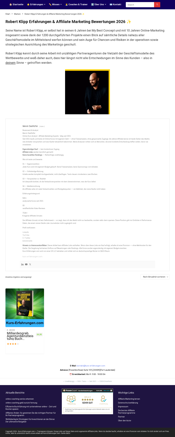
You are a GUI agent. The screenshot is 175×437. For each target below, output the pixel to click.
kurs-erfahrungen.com (32, 256)
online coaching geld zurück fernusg (21, 403)
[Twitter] (30, 264)
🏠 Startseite (16, 4)
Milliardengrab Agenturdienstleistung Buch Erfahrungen (20, 337)
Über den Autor (124, 420)
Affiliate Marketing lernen (129, 399)
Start (7, 14)
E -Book (11, 330)
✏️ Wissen (54, 4)
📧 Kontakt (115, 4)
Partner (121, 417)
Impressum (123, 406)
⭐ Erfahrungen (35, 4)
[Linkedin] (22, 264)
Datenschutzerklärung (128, 403)
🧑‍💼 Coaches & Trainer (76, 4)
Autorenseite (27, 241)
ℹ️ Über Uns (97, 4)
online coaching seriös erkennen (20, 399)
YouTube (26, 235)
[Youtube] (26, 264)
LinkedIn (26, 232)
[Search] (157, 4)
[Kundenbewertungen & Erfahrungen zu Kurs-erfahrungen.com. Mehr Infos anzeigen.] (87, 390)
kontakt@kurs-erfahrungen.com (91, 366)
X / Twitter (26, 238)
